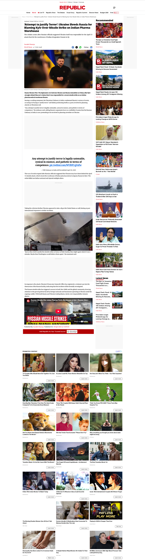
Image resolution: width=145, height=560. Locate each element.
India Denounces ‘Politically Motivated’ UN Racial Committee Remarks (109, 220)
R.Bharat (70, 2)
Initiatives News (100, 122)
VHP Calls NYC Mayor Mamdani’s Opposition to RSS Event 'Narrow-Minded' (107, 144)
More (115, 13)
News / (24, 16)
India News (99, 72)
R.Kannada (81, 2)
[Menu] (113, 7)
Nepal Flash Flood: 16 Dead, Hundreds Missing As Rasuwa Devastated (109, 68)
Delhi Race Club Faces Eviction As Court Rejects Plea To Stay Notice (109, 270)
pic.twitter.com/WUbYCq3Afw (65, 165)
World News (28, 47)
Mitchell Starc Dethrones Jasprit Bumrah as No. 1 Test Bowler (106, 170)
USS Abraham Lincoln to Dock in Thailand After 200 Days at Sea (107, 195)
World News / (30, 16)
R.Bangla (76, 2)
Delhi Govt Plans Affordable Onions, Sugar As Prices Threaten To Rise (108, 245)
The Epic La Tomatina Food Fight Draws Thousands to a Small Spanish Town (108, 42)
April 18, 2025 (71, 170)
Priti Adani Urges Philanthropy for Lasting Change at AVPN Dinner (107, 118)
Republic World (63, 2)
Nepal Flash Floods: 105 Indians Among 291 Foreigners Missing (103, 307)
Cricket (98, 174)
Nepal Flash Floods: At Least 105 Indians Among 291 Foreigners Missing (109, 93)
